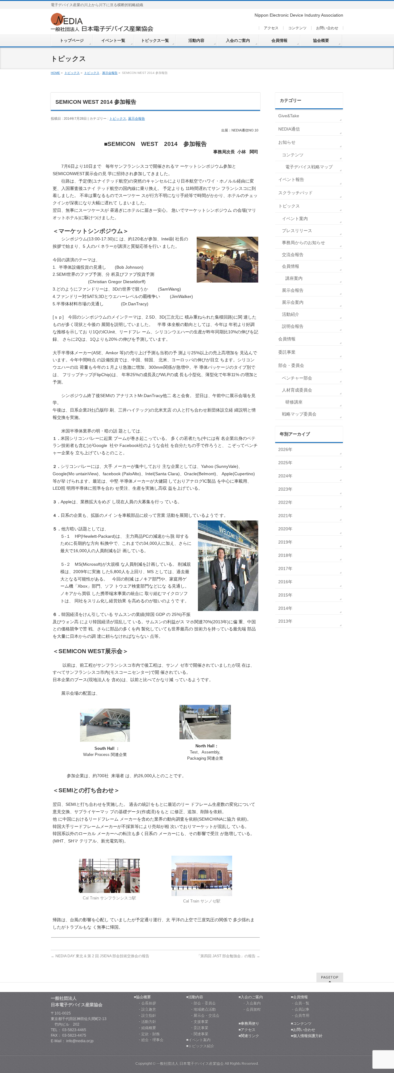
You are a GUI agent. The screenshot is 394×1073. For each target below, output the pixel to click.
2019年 (285, 542)
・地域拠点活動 (201, 1009)
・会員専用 (300, 1016)
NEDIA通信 (289, 129)
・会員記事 (300, 1009)
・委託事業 (197, 1028)
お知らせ (287, 142)
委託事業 (287, 352)
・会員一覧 (300, 1003)
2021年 (285, 515)
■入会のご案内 (251, 997)
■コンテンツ (301, 1024)
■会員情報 (299, 997)
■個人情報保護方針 (307, 1036)
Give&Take (288, 115)
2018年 (285, 555)
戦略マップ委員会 (299, 414)
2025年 (285, 462)
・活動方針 (145, 1022)
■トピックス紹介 (200, 1046)
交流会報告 (293, 254)
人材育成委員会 (297, 390)
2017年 (285, 568)
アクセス (271, 28)
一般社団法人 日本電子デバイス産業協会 (190, 1063)
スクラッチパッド (295, 192)
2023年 (285, 489)
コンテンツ (297, 28)
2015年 (285, 595)
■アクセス (247, 1030)
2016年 (285, 581)
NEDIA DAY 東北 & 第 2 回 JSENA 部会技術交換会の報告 (100, 956)
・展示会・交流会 (202, 1016)
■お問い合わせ (303, 1030)
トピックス (72, 72)
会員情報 (290, 266)
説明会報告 (293, 326)
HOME (55, 72)
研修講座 (294, 402)
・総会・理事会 (148, 1040)
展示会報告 (110, 72)
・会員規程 (250, 1009)
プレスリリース (297, 230)
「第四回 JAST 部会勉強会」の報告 (228, 956)
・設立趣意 (145, 1009)
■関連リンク (249, 1036)
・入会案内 (250, 1003)
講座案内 (294, 278)
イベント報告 (291, 179)
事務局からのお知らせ (303, 242)
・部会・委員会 (201, 1003)
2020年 (285, 528)
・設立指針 (145, 1016)
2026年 (285, 449)
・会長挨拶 (145, 1003)
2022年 (285, 502)
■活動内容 (194, 997)
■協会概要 (142, 997)
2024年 (285, 475)
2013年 (285, 621)
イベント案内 (295, 218)
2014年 (285, 608)
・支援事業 (197, 1022)
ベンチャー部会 (297, 378)
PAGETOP (330, 977)
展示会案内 (293, 302)
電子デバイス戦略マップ (309, 166)
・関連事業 (197, 1034)
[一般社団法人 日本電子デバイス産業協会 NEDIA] (102, 24)
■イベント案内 (198, 1040)
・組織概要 (145, 1028)
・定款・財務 (147, 1034)
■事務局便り (249, 1024)
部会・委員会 (291, 365)
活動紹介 (290, 314)
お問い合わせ (327, 28)
